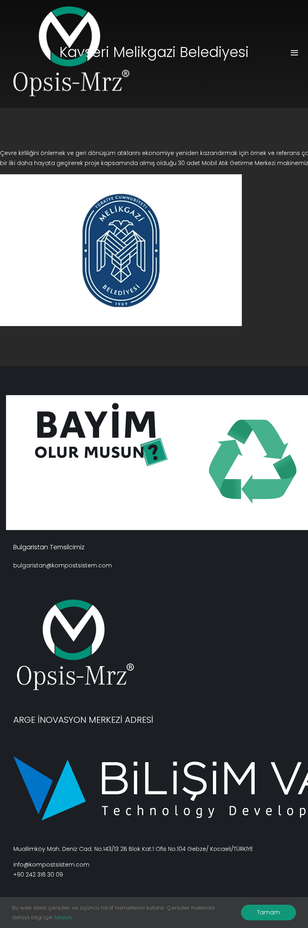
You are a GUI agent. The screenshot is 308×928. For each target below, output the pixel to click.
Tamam (268, 912)
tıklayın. (64, 917)
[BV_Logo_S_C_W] (80, 51)
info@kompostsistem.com (51, 865)
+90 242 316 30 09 (38, 875)
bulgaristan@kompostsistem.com (62, 565)
